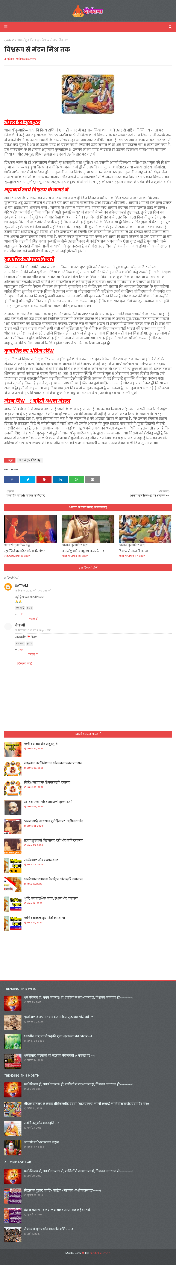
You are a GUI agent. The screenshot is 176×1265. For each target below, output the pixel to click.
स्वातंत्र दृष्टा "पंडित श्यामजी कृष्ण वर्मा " (48, 802)
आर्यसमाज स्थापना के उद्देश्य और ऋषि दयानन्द (53, 879)
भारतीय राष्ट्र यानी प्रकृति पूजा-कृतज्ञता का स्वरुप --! (58, 1036)
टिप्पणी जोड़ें (24, 664)
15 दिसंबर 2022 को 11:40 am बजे (33, 590)
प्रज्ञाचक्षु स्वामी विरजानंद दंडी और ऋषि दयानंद (53, 841)
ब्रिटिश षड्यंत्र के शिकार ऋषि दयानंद (47, 783)
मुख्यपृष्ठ (9, 40)
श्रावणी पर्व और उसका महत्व (41, 1142)
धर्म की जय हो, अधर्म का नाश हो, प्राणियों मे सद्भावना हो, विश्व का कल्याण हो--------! (78, 998)
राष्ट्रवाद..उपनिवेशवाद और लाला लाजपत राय (53, 763)
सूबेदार (10, 59)
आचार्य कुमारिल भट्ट (28, 40)
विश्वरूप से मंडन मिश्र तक (133, 551)
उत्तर (20, 614)
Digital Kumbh (100, 1253)
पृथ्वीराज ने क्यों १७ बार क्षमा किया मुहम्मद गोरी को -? (58, 1017)
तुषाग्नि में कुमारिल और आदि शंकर (24, 551)
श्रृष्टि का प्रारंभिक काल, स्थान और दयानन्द (51, 899)
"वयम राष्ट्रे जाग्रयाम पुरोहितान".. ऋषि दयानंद (53, 821)
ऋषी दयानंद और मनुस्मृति (41, 744)
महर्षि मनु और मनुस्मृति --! (41, 1123)
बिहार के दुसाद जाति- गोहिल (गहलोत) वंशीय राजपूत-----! (62, 1191)
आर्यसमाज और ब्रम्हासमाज (41, 860)
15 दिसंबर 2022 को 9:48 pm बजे (32, 630)
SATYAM (21, 585)
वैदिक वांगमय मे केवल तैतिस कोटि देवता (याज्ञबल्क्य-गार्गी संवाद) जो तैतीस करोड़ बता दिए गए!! (86, 1104)
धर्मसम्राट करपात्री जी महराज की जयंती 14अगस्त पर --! (59, 1056)
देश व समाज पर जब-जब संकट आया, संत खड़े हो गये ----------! (65, 1210)
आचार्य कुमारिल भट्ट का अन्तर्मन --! (83, 551)
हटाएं (29, 608)
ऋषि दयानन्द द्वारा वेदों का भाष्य (44, 918)
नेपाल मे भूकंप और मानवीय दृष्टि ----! (48, 1229)
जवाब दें (20, 608)
